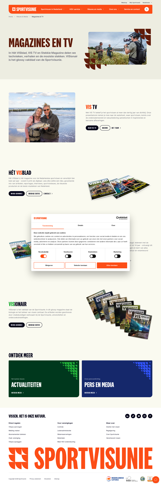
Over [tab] (113, 225)
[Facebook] (150, 416)
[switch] (68, 256)
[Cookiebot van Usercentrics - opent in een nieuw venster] (117, 218)
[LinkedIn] (127, 416)
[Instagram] (144, 416)
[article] (44, 378)
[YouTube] (139, 416)
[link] (92, 127)
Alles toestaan (111, 265)
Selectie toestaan (80, 265)
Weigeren (49, 265)
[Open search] (146, 9)
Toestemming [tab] (47, 226)
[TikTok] (133, 416)
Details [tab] (80, 225)
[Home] (24, 9)
